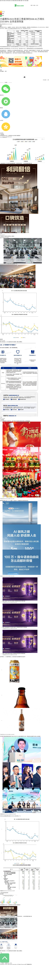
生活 (11, 0)
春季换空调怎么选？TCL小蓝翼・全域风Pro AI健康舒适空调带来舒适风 (14, 500)
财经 (17, 0)
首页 (1, 0)
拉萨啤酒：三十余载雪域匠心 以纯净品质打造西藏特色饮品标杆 (12, 656)
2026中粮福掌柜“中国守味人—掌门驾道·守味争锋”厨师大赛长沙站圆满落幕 (15, 420)
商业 (34, 5)
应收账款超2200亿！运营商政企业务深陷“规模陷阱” (10, 135)
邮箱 (27, 0)
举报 (1, 70)
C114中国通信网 (3, 137)
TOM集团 (2, 963)
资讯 (3, 0)
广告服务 (6, 963)
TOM (1, 498)
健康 (19, 0)
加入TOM (10, 963)
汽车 (23, 0)
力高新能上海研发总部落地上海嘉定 (7, 236)
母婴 (13, 0)
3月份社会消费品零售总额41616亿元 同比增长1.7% (10, 815)
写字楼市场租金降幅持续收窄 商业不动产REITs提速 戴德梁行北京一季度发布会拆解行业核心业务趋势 (20, 736)
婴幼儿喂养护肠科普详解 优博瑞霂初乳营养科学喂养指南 (14, 653)
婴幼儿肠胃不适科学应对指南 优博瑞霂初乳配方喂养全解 (14, 601)
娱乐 (5, 0)
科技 (25, 0)
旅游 (9, 0)
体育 (7, 0)
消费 (21, 0)
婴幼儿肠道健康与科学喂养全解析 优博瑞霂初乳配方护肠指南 (15, 627)
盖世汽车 (2, 237)
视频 (15, 0)
